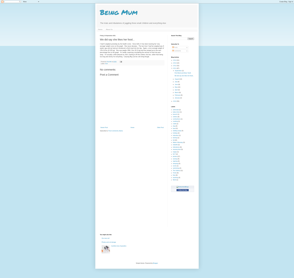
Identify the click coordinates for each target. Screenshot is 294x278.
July (176, 82)
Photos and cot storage (109, 242)
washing (175, 177)
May (176, 87)
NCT (174, 154)
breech (175, 114)
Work (174, 180)
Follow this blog (182, 190)
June (176, 84)
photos (175, 156)
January (177, 98)
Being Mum (119, 12)
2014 (175, 60)
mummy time (177, 149)
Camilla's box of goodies (118, 246)
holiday (175, 133)
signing (175, 161)
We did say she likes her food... (184, 76)
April (176, 90)
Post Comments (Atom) (115, 131)
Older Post (160, 127)
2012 (175, 65)
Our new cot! (105, 238)
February (178, 95)
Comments (177, 51)
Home (100, 29)
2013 (175, 63)
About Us (109, 29)
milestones (176, 147)
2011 (175, 68)
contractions (176, 119)
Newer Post (104, 127)
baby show (176, 112)
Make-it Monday (178, 142)
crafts (174, 124)
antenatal (176, 110)
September (178, 71)
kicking (175, 138)
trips (174, 175)
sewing (175, 159)
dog (174, 126)
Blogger (155, 263)
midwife (175, 145)
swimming (176, 168)
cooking (175, 121)
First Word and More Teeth (183, 73)
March (177, 92)
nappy (175, 152)
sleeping (175, 163)
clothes (175, 117)
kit (173, 140)
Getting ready (177, 131)
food (106, 63)
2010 (175, 101)
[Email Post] (120, 61)
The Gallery (176, 170)
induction (176, 135)
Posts (176, 47)
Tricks (175, 173)
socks (174, 166)
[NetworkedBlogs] (183, 187)
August (177, 79)
